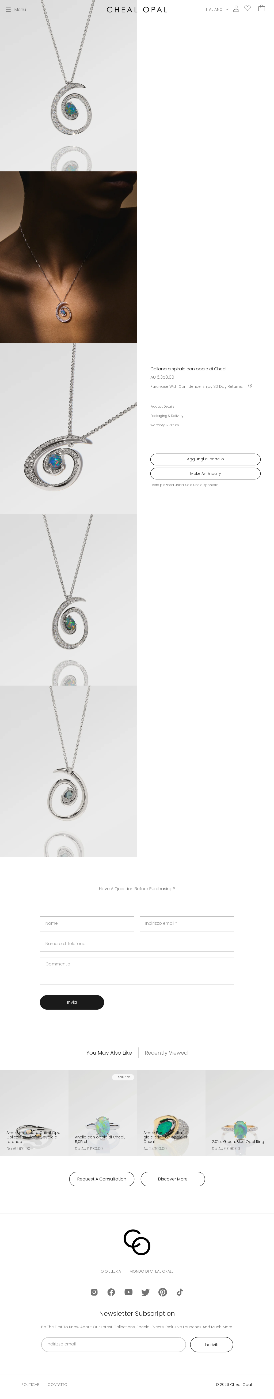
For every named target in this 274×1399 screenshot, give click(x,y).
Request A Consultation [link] (101, 1179)
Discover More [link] (173, 1179)
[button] (16, 10)
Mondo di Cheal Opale (151, 1271)
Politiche (30, 1384)
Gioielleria (111, 1271)
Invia (72, 1002)
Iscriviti (211, 1345)
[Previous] (6, 1109)
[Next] (62, 1109)
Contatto (57, 1384)
